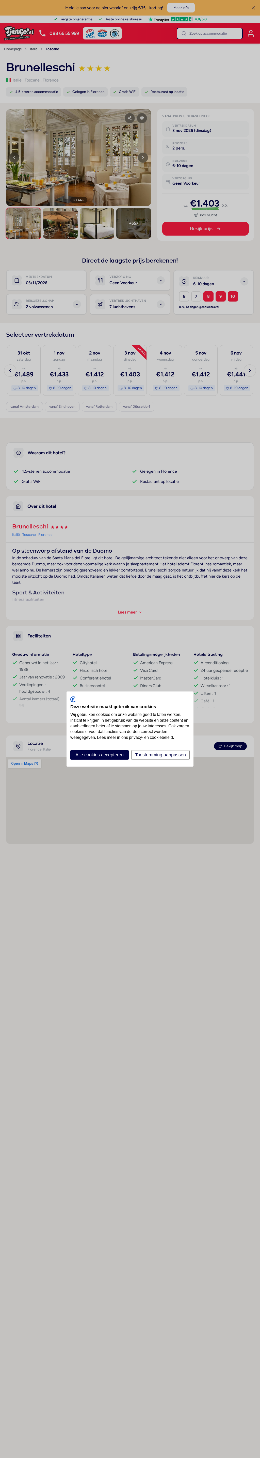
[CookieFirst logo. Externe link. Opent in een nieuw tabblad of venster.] (72, 699)
